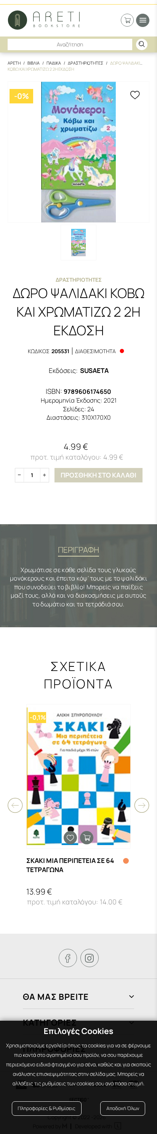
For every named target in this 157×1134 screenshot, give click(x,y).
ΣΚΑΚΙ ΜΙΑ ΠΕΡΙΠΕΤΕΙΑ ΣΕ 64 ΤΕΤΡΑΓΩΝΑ (70, 865)
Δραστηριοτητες (85, 63)
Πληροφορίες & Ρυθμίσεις (46, 1108)
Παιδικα (53, 63)
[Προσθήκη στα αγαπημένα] (135, 96)
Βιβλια (33, 63)
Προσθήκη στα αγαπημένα (70, 837)
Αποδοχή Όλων (122, 1108)
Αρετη (14, 63)
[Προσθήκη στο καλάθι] (86, 837)
